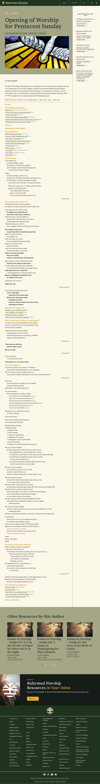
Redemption (90, 49)
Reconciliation (63, 727)
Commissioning (30, 753)
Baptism (78, 744)
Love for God (75, 656)
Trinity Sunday (86, 37)
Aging (27, 735)
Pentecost (33, 33)
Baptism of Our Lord (14, 733)
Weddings (62, 745)
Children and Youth (31, 744)
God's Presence (88, 73)
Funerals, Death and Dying (50, 726)
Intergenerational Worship (50, 735)
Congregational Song (32, 756)
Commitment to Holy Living (81, 731)
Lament (78, 724)
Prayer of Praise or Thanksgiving (81, 761)
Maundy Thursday (14, 751)
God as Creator (11, 33)
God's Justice (11, 659)
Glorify (79, 35)
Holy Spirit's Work (81, 49)
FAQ (84, 2)
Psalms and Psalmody (65, 724)
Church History (30, 750)
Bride (69, 656)
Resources (14, 13)
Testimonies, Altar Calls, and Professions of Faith (82, 750)
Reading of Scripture (81, 738)
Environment (86, 61)
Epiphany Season (14, 730)
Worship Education (64, 754)
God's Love (51, 659)
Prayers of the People (81, 754)
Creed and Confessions (82, 747)
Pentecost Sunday (14, 765)
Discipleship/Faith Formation (47, 719)
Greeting (61, 765)
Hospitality (45, 732)
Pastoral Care (46, 766)
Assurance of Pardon (81, 727)
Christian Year (30, 747)
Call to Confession (81, 718)
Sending (78, 765)
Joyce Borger (12, 81)
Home (7, 13)
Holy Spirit (23, 33)
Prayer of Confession (81, 721)
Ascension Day (13, 762)
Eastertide (12, 760)
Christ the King (30, 727)
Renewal (42, 33)
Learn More (80, 26)
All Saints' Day (30, 724)
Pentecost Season (31, 718)
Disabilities (29, 765)
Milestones (45, 747)
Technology (62, 739)
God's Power (80, 73)
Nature (78, 63)
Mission (45, 750)
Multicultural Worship (48, 757)
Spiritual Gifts (80, 78)
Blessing (28, 741)
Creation (79, 47)
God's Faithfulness (42, 659)
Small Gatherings (63, 736)
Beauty (28, 738)
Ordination (45, 763)
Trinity (61, 742)
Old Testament (87, 75)
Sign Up (32, 698)
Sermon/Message (80, 741)
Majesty (79, 37)
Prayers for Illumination (82, 735)
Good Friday (12, 754)
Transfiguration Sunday (15, 736)
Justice (44, 738)
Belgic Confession (81, 23)
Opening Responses (64, 768)
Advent (11, 721)
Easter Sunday (13, 757)
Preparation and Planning (66, 721)
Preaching (62, 718)
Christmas (12, 724)
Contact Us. (63, 781)
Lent (10, 739)
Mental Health (46, 744)
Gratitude (58, 659)
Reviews (61, 733)
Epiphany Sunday (14, 727)
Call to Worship (63, 762)
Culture (28, 762)
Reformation (62, 730)
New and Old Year (47, 760)
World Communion (64, 751)
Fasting (45, 723)
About (64, 2)
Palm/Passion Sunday (15, 748)
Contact (74, 2)
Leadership (46, 741)
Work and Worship (64, 748)
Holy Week (12, 745)
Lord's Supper (80, 757)
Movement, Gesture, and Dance (49, 753)
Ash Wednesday (13, 742)
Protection (19, 659)
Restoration (86, 76)
